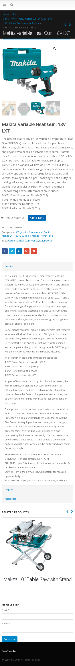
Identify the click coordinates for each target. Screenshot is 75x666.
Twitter (12, 251)
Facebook (5, 251)
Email (34, 251)
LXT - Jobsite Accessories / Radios (33, 232)
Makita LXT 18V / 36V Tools (16, 235)
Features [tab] (9, 489)
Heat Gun (24, 240)
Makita (48, 240)
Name (6, 630)
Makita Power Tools (43, 235)
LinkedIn (19, 251)
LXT (41, 240)
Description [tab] (10, 266)
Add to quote (37, 217)
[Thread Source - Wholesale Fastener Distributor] (37, 5)
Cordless (13, 240)
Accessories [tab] (10, 498)
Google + (26, 251)
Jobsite (34, 240)
